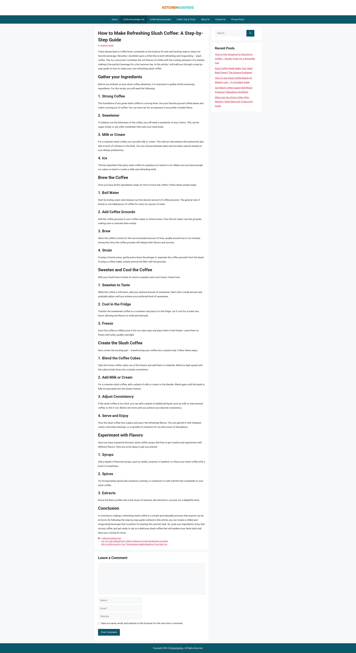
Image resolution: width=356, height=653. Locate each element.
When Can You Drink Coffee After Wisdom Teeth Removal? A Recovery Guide (234, 101)
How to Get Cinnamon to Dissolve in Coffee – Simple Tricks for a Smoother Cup (235, 58)
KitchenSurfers (176, 648)
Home (115, 19)
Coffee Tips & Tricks (186, 19)
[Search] (250, 33)
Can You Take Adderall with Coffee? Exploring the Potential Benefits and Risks (134, 541)
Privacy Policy (237, 19)
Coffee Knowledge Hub (133, 19)
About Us (205, 19)
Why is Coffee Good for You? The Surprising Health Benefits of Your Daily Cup (134, 544)
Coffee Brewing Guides (160, 19)
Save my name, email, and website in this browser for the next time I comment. (142, 623)
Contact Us (220, 19)
